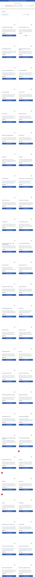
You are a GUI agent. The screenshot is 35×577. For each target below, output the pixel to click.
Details (26, 35)
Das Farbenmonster (5, 329)
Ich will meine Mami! (5, 92)
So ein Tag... (21, 459)
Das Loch (20, 351)
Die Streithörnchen (5, 265)
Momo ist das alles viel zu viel (24, 27)
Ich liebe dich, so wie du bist (24, 200)
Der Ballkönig (21, 502)
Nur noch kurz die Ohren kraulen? (7, 546)
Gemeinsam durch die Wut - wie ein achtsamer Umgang (8, 244)
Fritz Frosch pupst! (5, 178)
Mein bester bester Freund (6, 459)
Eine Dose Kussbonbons (23, 70)
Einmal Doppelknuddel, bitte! (7, 308)
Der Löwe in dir (4, 113)
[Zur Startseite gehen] (17, 3)
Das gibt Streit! (4, 221)
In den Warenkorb (9, 35)
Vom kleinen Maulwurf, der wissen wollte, (24, 49)
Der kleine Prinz (21, 524)
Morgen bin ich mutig (5, 200)
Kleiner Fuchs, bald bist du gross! (24, 567)
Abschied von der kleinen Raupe (7, 135)
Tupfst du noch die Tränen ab (24, 546)
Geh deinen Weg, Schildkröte (24, 416)
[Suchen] (21, 6)
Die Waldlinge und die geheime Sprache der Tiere (9, 438)
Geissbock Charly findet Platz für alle (8, 394)
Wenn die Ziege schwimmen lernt (7, 70)
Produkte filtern (5, 14)
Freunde (3, 502)
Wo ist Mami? (21, 308)
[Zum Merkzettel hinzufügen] (14, 24)
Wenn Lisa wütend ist (22, 286)
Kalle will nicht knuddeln (23, 394)
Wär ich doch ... (4, 156)
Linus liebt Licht (22, 92)
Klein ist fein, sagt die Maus (23, 373)
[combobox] (12, 6)
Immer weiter (21, 481)
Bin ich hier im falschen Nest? (7, 567)
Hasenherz (4, 481)
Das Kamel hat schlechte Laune (7, 286)
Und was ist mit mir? (22, 329)
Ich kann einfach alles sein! (6, 373)
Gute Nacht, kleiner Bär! (6, 416)
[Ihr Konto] (28, 6)
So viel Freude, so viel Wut (23, 221)
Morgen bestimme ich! (22, 113)
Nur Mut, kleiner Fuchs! (23, 265)
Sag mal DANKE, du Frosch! (6, 48)
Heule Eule (21, 156)
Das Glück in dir (21, 135)
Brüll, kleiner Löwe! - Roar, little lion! (8, 524)
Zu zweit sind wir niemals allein (24, 243)
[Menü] (2, 5)
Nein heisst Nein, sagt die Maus (7, 27)
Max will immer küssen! (6, 351)
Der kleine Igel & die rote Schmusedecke (26, 178)
